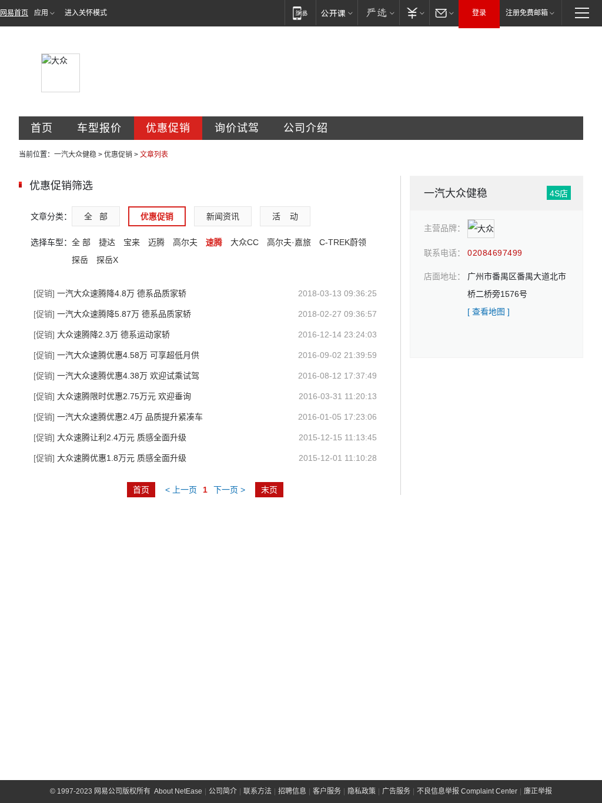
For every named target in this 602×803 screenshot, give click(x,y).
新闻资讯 (222, 216)
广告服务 (396, 791)
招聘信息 (292, 791)
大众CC (244, 242)
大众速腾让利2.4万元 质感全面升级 (110, 437)
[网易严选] (378, 12)
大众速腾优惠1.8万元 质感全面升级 (110, 458)
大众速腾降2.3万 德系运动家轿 (102, 334)
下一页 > (229, 489)
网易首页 (14, 13)
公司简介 (223, 791)
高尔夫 (185, 242)
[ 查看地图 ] (488, 311)
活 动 (285, 216)
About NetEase (178, 791)
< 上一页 (181, 489)
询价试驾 (237, 128)
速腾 (214, 242)
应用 (41, 13)
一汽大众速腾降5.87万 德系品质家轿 (112, 314)
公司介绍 (305, 128)
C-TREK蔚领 (342, 242)
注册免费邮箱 (527, 13)
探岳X (107, 260)
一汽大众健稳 (75, 154)
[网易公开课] (336, 12)
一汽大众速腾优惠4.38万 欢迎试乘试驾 (116, 375)
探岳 (80, 260)
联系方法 (257, 791)
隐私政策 (361, 791)
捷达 (107, 242)
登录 (479, 13)
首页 (42, 128)
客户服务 (327, 791)
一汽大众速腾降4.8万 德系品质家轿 (110, 293)
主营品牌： (444, 228)
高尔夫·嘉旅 (289, 242)
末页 (269, 489)
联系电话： (444, 252)
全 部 (96, 216)
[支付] (414, 12)
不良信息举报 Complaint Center (467, 791)
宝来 (131, 242)
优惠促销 (168, 128)
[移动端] (300, 12)
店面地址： (444, 276)
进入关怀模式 (86, 13)
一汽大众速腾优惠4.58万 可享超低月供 (116, 355)
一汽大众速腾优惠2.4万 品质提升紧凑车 (118, 416)
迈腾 (156, 242)
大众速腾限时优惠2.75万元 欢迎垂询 (112, 396)
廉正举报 (538, 791)
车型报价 (99, 128)
